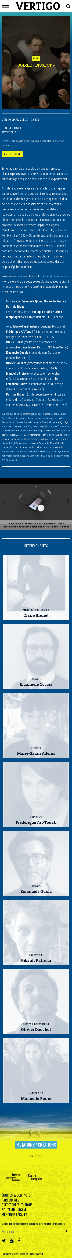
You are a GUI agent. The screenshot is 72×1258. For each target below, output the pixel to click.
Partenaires (10, 1200)
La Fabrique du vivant (57, 276)
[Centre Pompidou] (35, 1178)
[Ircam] (13, 1178)
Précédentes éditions (17, 1204)
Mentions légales (14, 1214)
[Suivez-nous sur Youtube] (12, 1240)
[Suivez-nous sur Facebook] (19, 1240)
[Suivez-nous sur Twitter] (4, 1240)
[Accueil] (38, 7)
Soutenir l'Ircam (14, 1209)
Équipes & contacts (16, 1195)
